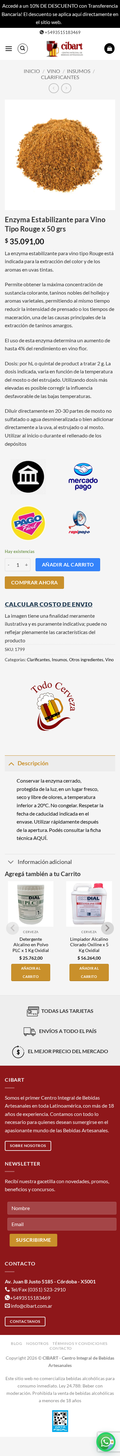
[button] (8, 48)
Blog (16, 1343)
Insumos (78, 71)
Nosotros (37, 1343)
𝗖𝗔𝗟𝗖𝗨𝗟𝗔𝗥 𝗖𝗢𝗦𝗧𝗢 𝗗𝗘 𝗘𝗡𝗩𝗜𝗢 (48, 604)
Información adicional (45, 861)
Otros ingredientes (86, 659)
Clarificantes (60, 77)
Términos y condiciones (79, 1343)
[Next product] (54, 88)
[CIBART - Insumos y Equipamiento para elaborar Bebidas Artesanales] (66, 48)
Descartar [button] (73, 22)
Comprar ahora (34, 582)
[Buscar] (23, 49)
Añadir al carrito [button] (31, 972)
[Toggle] (11, 763)
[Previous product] (66, 88)
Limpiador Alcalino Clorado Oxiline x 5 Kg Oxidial (89, 945)
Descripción (33, 763)
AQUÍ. (40, 838)
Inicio (32, 71)
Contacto (61, 1348)
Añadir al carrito (68, 564)
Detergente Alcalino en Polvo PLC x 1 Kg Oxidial (30, 945)
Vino (53, 71)
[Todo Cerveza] (53, 706)
